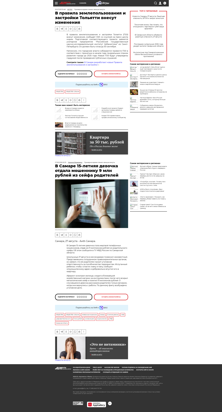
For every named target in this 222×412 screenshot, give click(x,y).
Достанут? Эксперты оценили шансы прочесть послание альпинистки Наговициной (153, 76)
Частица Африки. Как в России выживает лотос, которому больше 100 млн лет (152, 99)
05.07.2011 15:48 (60, 9)
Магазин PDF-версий (111, 367)
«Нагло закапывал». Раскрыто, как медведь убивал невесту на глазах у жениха (153, 198)
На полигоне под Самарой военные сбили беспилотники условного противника (148, 54)
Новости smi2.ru (62, 155)
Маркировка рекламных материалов (86, 372)
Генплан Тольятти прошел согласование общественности (76, 116)
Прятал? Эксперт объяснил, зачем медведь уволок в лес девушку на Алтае (152, 176)
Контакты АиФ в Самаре (145, 370)
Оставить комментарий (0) (111, 74)
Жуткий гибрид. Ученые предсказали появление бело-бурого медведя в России (153, 168)
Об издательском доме (81, 367)
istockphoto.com (61, 229)
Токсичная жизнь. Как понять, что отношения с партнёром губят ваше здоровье (148, 27)
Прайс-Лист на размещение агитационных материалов (113, 370)
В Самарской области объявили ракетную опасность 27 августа (148, 36)
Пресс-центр (97, 367)
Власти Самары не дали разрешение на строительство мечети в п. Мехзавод (76, 125)
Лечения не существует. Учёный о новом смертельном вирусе (152, 83)
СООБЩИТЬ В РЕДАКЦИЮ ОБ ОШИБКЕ (115, 372)
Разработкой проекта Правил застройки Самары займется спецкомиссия (112, 110)
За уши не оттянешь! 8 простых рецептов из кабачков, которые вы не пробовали (153, 92)
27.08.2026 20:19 (60, 162)
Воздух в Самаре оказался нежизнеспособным (74, 109)
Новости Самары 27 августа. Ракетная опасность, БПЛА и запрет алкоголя (148, 17)
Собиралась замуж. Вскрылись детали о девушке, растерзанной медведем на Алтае (152, 107)
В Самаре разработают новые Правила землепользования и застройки (94, 63)
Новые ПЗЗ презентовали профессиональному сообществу (114, 116)
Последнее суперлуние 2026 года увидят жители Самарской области (148, 45)
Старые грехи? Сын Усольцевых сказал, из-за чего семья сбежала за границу (153, 206)
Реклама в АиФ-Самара (81, 370)
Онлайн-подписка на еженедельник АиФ (137, 367)
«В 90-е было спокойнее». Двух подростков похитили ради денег (152, 190)
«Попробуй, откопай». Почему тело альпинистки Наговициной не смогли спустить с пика (152, 183)
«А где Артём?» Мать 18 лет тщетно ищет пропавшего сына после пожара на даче (152, 69)
